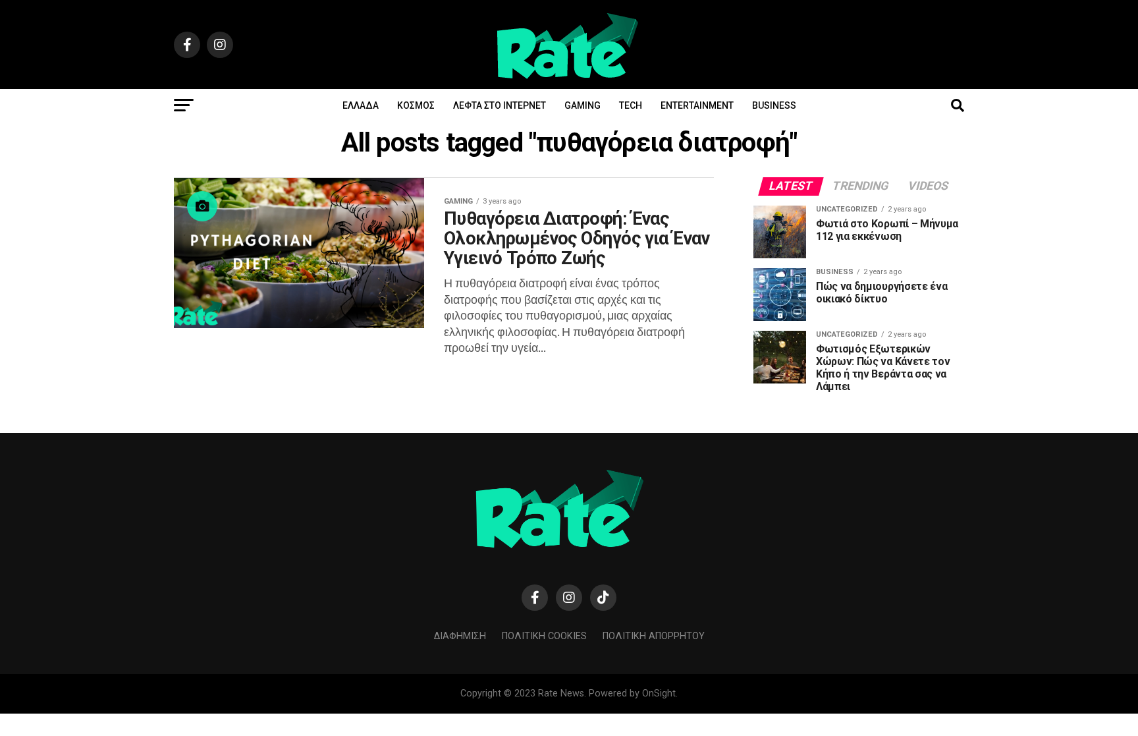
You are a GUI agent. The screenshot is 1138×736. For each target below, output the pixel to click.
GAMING (582, 105)
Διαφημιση (460, 636)
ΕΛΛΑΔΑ (360, 105)
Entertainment (697, 105)
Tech (630, 105)
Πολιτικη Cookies (544, 636)
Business (774, 105)
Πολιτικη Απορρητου (654, 636)
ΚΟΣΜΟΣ (416, 105)
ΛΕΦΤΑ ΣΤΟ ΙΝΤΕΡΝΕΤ (499, 105)
